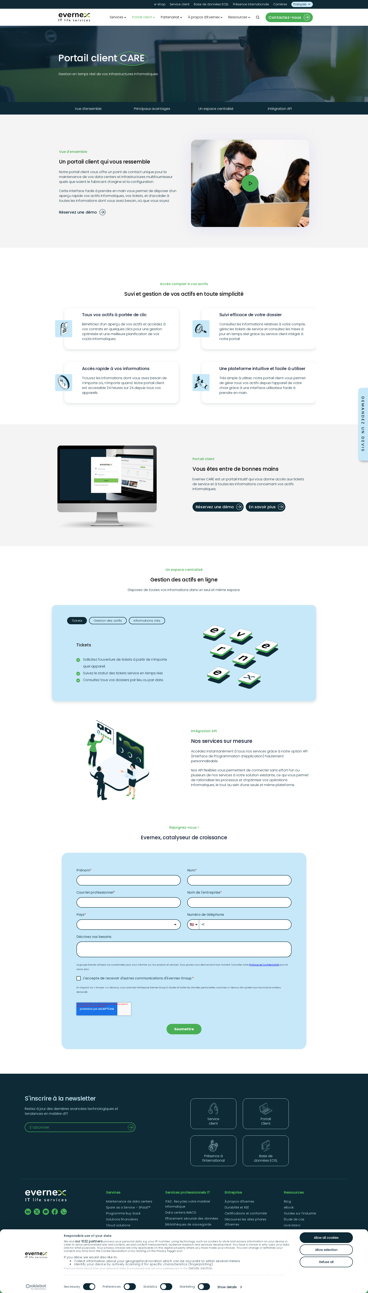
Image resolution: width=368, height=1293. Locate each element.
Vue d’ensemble (88, 108)
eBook (289, 1207)
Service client (180, 4)
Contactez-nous (285, 17)
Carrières (280, 4)
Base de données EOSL (211, 4)
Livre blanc (292, 1225)
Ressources (237, 17)
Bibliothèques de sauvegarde (188, 1224)
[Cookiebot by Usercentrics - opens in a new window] (36, 1287)
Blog (287, 1201)
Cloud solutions (118, 1225)
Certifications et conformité (246, 1213)
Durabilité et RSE (237, 1207)
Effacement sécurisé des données (191, 1218)
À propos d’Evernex (204, 17)
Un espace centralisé (215, 108)
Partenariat (170, 17)
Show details (227, 1287)
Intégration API (280, 108)
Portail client (142, 17)
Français (299, 4)
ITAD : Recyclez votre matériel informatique (187, 1204)
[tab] (77, 620)
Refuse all (326, 1262)
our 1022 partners (89, 1241)
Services (116, 17)
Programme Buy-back (123, 1213)
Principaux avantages (152, 108)
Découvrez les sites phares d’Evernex (245, 1222)
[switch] (130, 1286)
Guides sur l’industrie (300, 1213)
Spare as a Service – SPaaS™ (128, 1207)
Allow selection (326, 1250)
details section (200, 1268)
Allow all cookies (326, 1238)
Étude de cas (294, 1219)
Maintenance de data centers (129, 1201)
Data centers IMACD (180, 1212)
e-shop (159, 4)
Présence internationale (251, 4)
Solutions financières (122, 1219)
